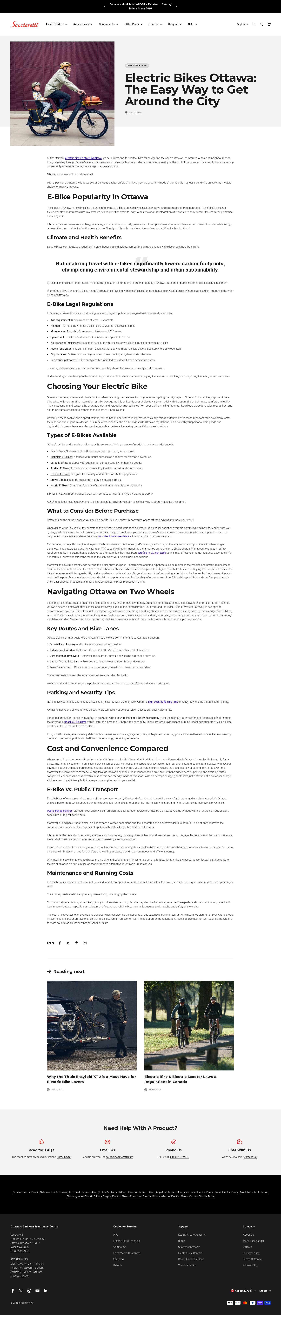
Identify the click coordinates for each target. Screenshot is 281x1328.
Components (107, 24)
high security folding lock (163, 701)
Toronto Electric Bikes (140, 1192)
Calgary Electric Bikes (115, 1196)
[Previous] (104, 6)
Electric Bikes (55, 24)
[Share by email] (85, 943)
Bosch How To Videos (191, 1259)
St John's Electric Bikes (112, 1192)
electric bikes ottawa (137, 65)
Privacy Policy (251, 1253)
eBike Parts (131, 24)
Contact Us (119, 1246)
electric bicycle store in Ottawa (83, 158)
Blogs (181, 1240)
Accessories (81, 24)
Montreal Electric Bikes (83, 1192)
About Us (248, 1234)
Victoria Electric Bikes (202, 1196)
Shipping (118, 1259)
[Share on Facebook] (59, 943)
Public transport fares (60, 810)
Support (173, 24)
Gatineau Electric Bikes (53, 1192)
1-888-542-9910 (19, 1251)
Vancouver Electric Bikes (198, 1192)
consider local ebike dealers (114, 536)
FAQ (115, 1234)
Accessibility (250, 1265)
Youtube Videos (187, 1265)
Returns (117, 1265)
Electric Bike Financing (126, 1240)
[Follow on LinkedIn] (46, 1291)
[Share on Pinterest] (76, 943)
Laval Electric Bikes (226, 1192)
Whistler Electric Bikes (174, 1196)
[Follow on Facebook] (12, 1291)
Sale (191, 24)
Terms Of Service (253, 1259)
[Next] (176, 6)
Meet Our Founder (253, 1240)
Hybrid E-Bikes (59, 485)
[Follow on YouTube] (37, 1291)
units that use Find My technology (139, 717)
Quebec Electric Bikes (88, 1196)
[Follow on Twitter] (21, 1291)
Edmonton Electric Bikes (144, 1196)
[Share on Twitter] (68, 943)
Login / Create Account (191, 1234)
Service (154, 24)
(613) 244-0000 (19, 1247)
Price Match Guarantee (126, 1253)
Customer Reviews (189, 1246)
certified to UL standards (152, 552)
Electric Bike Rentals (190, 1253)
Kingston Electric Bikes (168, 1192)
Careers (247, 1246)
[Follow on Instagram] (29, 1291)
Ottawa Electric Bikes (25, 1192)
